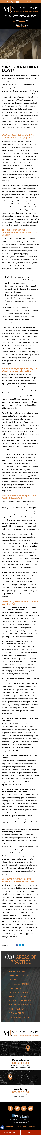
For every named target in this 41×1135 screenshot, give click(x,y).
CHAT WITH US (10, 1132)
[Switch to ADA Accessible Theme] (2, 1127)
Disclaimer (10, 1126)
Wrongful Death (17, 1009)
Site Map (32, 1126)
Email (17, 1)
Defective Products (18, 975)
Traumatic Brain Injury (20, 1000)
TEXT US (31, 1132)
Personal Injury (17, 971)
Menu (32, 1)
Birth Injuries (16, 988)
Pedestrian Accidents (19, 1017)
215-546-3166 (22, 25)
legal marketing (25, 1121)
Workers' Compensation (20, 1004)
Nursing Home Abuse (19, 992)
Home (7, 1)
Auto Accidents (16, 1013)
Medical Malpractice (19, 984)
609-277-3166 (22, 20)
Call (12, 1)
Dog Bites (13, 980)
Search (22, 1)
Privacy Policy (21, 1126)
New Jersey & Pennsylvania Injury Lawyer (12, 62)
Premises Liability (17, 996)
